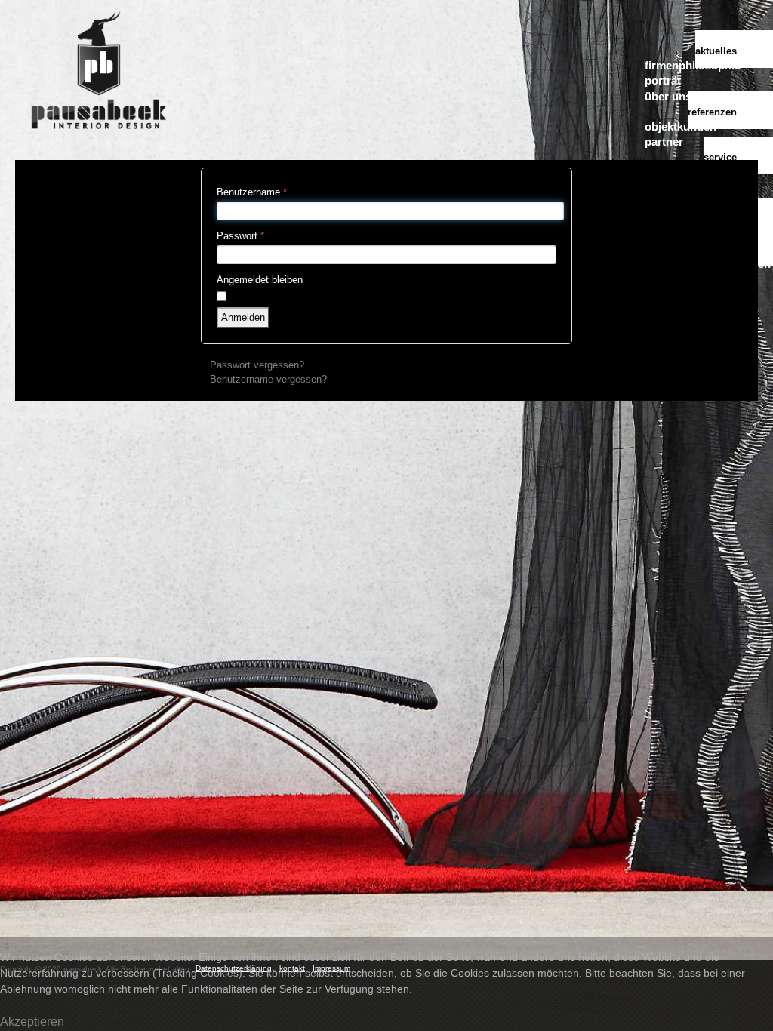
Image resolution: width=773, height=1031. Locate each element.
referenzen (712, 112)
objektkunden (680, 126)
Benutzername (252, 192)
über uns (668, 96)
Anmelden (243, 317)
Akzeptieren (32, 1021)
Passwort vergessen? (257, 365)
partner (664, 141)
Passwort (240, 236)
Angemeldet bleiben (260, 279)
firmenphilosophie (693, 65)
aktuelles (716, 51)
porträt (663, 80)
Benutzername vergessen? (268, 379)
